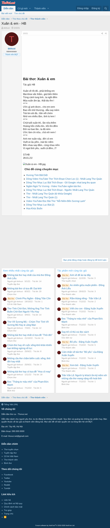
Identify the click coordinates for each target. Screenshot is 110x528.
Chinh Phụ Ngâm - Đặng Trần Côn (29, 298)
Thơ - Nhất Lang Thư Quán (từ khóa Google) (49, 193)
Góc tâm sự (67, 338)
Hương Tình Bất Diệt (37, 175)
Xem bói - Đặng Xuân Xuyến (80, 365)
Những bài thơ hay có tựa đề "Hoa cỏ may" (29, 371)
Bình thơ (11, 390)
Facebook (8, 474)
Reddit (7, 485)
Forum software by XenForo (55, 525)
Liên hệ (7, 500)
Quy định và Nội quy (13, 503)
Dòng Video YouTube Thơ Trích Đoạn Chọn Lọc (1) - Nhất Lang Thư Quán (64, 179)
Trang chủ (8, 513)
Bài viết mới (6, 13)
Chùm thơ (11, 294)
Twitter (7, 478)
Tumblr (7, 488)
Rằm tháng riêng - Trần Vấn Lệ (81, 298)
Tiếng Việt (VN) (10, 404)
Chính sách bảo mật (13, 507)
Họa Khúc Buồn (34, 208)
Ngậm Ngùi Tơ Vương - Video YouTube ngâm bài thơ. (53, 186)
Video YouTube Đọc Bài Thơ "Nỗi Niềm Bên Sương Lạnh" (56, 201)
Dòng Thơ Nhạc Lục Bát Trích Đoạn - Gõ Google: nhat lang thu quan (61, 182)
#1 (106, 33)
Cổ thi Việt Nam (14, 304)
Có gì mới (23, 8)
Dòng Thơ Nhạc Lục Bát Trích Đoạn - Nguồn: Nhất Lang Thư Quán (60, 190)
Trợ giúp (8, 510)
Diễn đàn (8, 8)
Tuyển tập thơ (13, 284)
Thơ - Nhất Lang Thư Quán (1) (41, 197)
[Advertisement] (65, 55)
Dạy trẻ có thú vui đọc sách (75, 332)
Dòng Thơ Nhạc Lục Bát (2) (40, 205)
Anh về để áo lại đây (76, 275)
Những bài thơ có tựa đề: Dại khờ (24, 288)
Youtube (7, 481)
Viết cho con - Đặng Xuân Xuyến (82, 308)
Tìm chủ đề (19, 13)
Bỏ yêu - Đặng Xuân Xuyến (80, 342)
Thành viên (40, 8)
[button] (30, 8)
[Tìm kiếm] (106, 8)
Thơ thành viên (68, 294)
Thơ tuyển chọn (69, 281)
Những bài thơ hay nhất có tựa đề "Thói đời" (30, 335)
